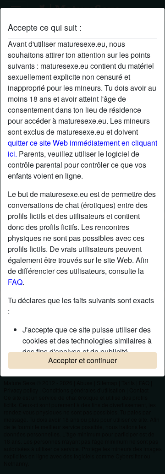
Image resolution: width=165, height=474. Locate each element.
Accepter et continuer (82, 360)
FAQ (15, 282)
